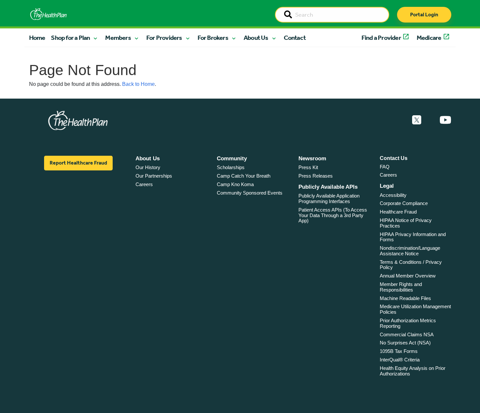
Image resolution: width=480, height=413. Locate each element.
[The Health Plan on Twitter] (416, 120)
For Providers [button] (164, 37)
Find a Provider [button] (381, 37)
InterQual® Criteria (400, 359)
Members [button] (118, 37)
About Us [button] (256, 37)
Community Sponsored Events (249, 193)
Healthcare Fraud (398, 211)
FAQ (385, 166)
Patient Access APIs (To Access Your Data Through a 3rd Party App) (332, 215)
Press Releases (315, 176)
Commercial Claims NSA (407, 334)
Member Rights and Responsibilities (401, 287)
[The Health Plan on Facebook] (399, 120)
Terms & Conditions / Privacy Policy (411, 264)
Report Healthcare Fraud (78, 163)
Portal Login (424, 14)
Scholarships (231, 167)
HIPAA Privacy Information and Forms (413, 237)
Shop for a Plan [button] (70, 37)
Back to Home (138, 84)
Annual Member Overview (408, 275)
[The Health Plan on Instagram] (430, 120)
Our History (148, 167)
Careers (144, 184)
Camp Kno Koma (235, 184)
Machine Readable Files (405, 298)
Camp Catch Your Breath (243, 176)
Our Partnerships (154, 176)
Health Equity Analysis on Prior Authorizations (412, 370)
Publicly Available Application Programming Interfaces (329, 198)
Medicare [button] (429, 37)
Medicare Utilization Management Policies (415, 309)
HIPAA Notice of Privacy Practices (406, 223)
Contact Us (394, 158)
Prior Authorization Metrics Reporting (408, 323)
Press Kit (308, 167)
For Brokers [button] (213, 37)
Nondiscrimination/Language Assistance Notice (410, 250)
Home (37, 37)
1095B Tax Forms (399, 351)
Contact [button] (295, 37)
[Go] (288, 15)
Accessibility (393, 195)
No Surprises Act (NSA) (405, 342)
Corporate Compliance (404, 203)
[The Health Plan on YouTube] (445, 120)
